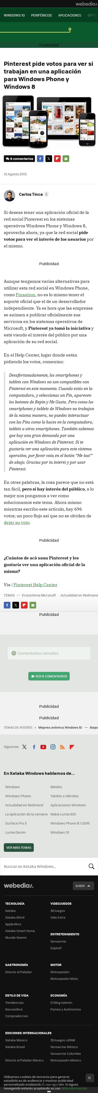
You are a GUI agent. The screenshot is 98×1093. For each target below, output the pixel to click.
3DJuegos (57, 910)
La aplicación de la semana (26, 814)
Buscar (91, 866)
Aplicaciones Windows (68, 805)
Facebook (40, 158)
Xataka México (16, 1040)
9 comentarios (21, 158)
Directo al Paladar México (24, 1060)
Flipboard (57, 158)
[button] (33, 194)
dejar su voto (16, 522)
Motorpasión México (65, 1060)
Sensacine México (64, 1046)
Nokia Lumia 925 (63, 814)
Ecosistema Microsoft (39, 595)
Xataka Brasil (15, 1046)
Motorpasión (59, 972)
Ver (51, 676)
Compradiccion (16, 1016)
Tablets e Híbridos (64, 795)
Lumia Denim (15, 832)
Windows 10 (59, 832)
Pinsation (25, 294)
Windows (12, 786)
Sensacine (58, 941)
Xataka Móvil (14, 917)
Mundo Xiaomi (15, 937)
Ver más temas (18, 847)
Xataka (10, 910)
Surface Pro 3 (16, 823)
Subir (80, 885)
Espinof (55, 948)
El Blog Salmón (61, 1002)
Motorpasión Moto (64, 978)
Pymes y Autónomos (65, 1009)
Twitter (48, 158)
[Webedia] (87, 4)
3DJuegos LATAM (62, 1040)
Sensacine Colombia (65, 1053)
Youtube (43, 746)
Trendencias (14, 1002)
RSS (62, 746)
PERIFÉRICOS (41, 15)
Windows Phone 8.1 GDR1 (70, 823)
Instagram (53, 746)
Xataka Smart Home (20, 930)
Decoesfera (14, 1009)
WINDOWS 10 (14, 15)
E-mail (66, 158)
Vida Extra (57, 917)
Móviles (56, 786)
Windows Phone (18, 795)
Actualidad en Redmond (24, 805)
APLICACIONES (69, 15)
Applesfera (13, 924)
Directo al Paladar (18, 972)
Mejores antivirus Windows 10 (60, 727)
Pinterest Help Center (35, 584)
